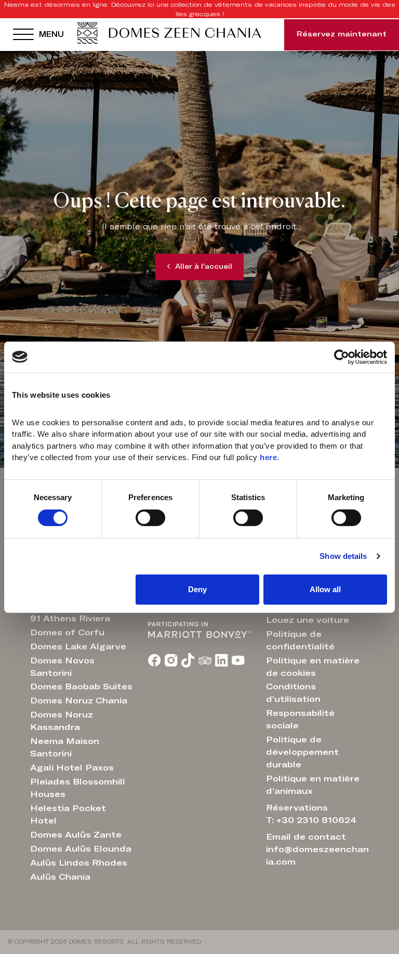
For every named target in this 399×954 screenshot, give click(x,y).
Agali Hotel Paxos (72, 768)
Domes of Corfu (67, 633)
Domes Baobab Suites (81, 687)
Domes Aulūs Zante (76, 835)
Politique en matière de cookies (313, 667)
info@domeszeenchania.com (317, 855)
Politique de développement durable (302, 752)
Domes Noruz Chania (78, 701)
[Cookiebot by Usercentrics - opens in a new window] (341, 356)
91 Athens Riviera (70, 619)
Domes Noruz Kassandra (61, 721)
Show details (343, 556)
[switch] (150, 517)
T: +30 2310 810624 (311, 820)
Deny (197, 589)
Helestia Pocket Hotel (68, 814)
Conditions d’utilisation (293, 693)
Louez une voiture (307, 620)
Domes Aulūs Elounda (80, 849)
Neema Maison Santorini (64, 747)
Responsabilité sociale (300, 719)
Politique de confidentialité (300, 640)
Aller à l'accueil (203, 267)
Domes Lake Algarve (78, 647)
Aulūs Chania (60, 877)
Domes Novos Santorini (62, 667)
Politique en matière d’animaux (313, 785)
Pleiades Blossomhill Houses (77, 788)
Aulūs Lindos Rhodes (78, 863)
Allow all (325, 589)
